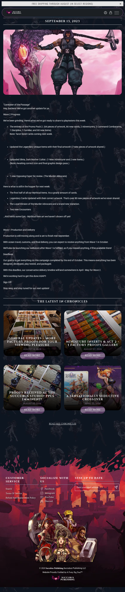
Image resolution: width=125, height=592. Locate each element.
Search (9, 489)
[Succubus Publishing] (35, 12)
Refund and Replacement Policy (21, 498)
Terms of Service (14, 493)
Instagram (50, 493)
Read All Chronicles (62, 423)
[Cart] (111, 12)
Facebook (50, 489)
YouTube (49, 497)
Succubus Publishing (54, 568)
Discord (49, 501)
